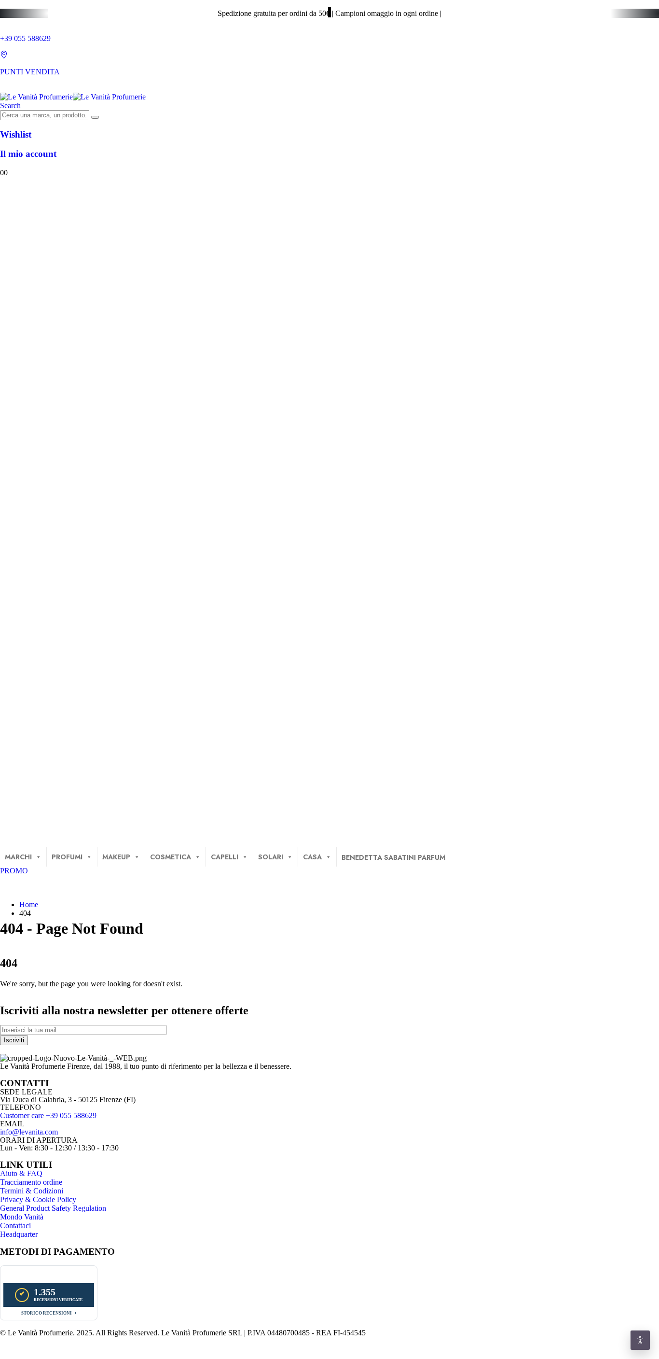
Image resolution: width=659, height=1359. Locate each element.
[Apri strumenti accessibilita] (640, 1340)
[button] (10, 105)
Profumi (67, 857)
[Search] (95, 117)
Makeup (116, 857)
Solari (270, 857)
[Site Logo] (73, 97)
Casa (312, 857)
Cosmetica (170, 857)
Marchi (18, 857)
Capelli (224, 857)
